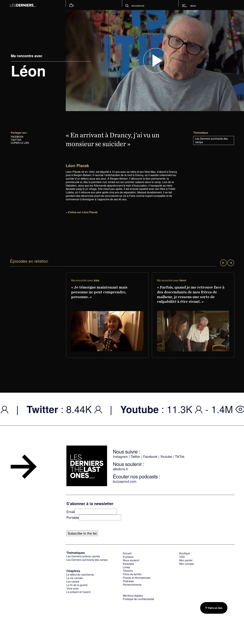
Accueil (127, 553)
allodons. (119, 468)
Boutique (184, 553)
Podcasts (128, 581)
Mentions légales (133, 595)
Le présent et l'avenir (78, 592)
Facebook (17, 136)
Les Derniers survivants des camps (211, 140)
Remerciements (132, 584)
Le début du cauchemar (80, 574)
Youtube (166, 456)
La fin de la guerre (77, 585)
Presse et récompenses (137, 578)
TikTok (179, 456)
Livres (126, 567)
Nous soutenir (131, 560)
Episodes (128, 564)
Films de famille (132, 574)
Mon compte (186, 564)
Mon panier (186, 560)
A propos (128, 557)
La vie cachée (74, 578)
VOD (182, 557)
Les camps (72, 581)
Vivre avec (72, 588)
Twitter (16, 139)
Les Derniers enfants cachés (83, 556)
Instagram (120, 456)
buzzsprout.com (124, 481)
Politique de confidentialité (138, 599)
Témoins (128, 571)
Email (70, 511)
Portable (72, 517)
